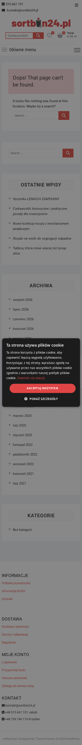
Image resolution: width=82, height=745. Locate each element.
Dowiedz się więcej (31, 378)
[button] (41, 398)
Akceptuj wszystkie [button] (42, 388)
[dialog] (41, 372)
